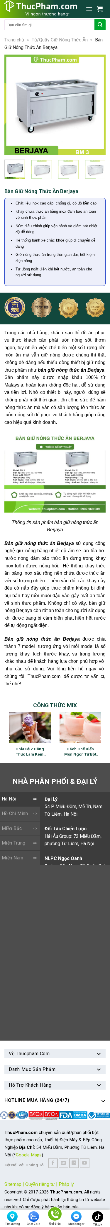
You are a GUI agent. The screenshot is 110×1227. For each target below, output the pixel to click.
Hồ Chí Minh (15, 813)
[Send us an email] (63, 1163)
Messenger (76, 1224)
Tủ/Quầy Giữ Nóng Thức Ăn (60, 40)
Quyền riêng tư (40, 1184)
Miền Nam (12, 858)
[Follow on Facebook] (53, 1163)
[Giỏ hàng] (101, 8)
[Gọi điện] (54, 1215)
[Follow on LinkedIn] (74, 1163)
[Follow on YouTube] (84, 1163)
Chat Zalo (33, 1224)
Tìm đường (12, 1224)
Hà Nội (9, 799)
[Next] (98, 105)
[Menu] (89, 9)
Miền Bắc (12, 828)
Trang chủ (14, 40)
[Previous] (11, 105)
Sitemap (12, 1184)
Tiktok (97, 1224)
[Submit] (100, 24)
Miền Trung (14, 843)
